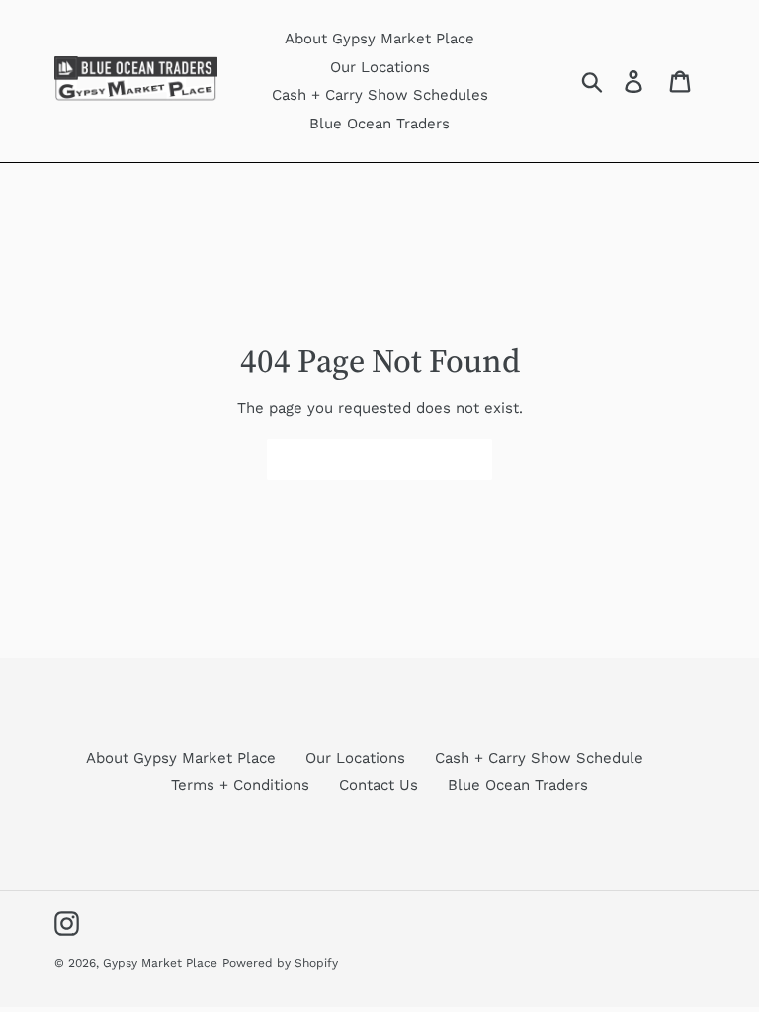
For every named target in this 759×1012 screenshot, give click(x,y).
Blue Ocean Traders (518, 785)
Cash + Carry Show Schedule (539, 758)
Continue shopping (365, 459)
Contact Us (378, 785)
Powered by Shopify (280, 963)
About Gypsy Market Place (181, 758)
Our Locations (355, 758)
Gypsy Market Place (160, 963)
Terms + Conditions (240, 785)
